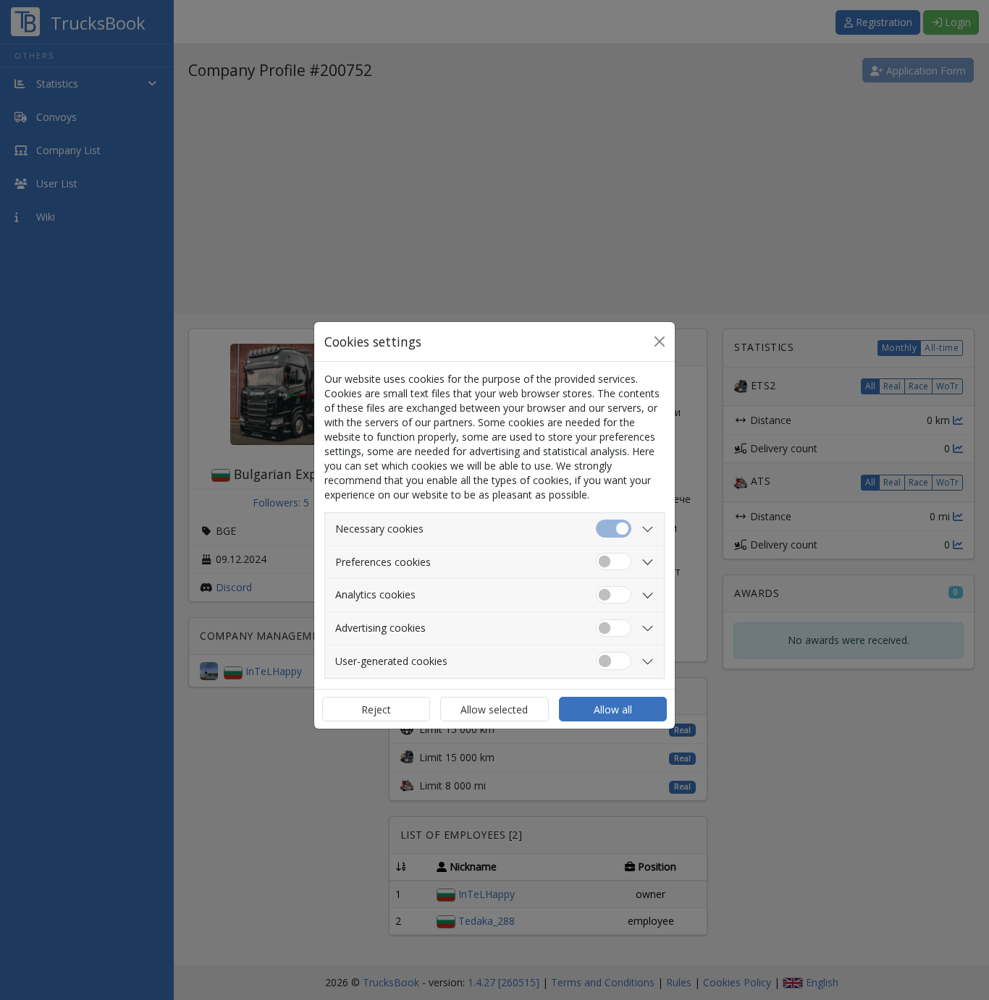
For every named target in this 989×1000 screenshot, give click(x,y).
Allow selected (494, 709)
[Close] (659, 341)
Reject (376, 709)
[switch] (613, 562)
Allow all (613, 709)
